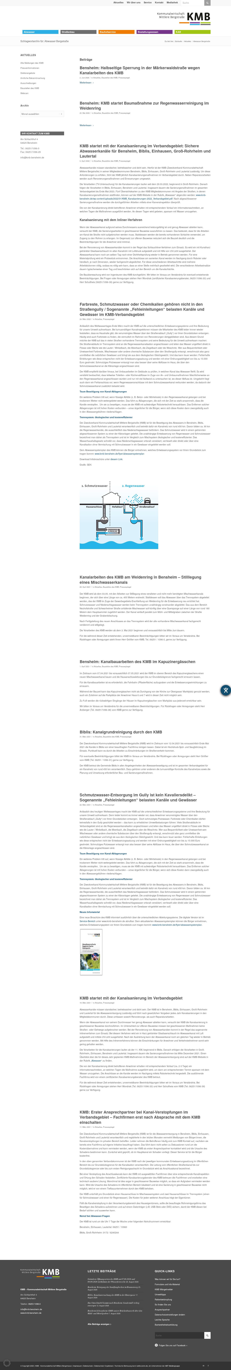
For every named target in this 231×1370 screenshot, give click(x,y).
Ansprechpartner (162, 1309)
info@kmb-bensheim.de (32, 157)
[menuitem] (118, 2)
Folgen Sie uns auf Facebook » (173, 1345)
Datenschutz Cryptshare (104, 1365)
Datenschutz (88, 1365)
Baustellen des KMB (110, 77)
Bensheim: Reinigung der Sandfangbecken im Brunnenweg (113, 1287)
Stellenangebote (27, 72)
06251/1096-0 (34, 1303)
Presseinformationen (29, 67)
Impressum (77, 1365)
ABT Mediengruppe (172, 1365)
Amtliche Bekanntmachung (32, 77)
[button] (7, 1363)
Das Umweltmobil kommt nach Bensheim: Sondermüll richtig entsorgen (113, 1304)
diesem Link (116, 459)
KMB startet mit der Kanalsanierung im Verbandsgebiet (131, 998)
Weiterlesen (85, 82)
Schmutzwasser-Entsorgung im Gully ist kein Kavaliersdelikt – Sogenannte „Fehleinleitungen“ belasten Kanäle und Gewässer (138, 797)
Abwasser (96, 1060)
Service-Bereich (87, 921)
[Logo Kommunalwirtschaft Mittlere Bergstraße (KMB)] (184, 18)
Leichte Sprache (162, 1319)
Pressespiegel (124, 77)
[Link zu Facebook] (208, 1365)
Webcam (24, 93)
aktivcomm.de (142, 1365)
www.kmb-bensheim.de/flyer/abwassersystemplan (119, 453)
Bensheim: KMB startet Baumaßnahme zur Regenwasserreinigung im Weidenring (144, 105)
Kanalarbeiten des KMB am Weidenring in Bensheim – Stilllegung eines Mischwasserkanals (140, 579)
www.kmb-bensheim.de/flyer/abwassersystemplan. (177, 924)
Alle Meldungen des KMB (32, 62)
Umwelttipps (160, 1294)
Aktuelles (97, 77)
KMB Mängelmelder (164, 1289)
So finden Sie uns (163, 1304)
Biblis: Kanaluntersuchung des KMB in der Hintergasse (111, 1295)
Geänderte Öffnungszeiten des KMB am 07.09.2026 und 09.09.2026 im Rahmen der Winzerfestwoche (111, 1280)
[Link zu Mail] (203, 1365)
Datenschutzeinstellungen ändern (170, 1314)
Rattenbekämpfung (163, 1299)
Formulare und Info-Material (167, 1284)
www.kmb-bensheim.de (30, 1312)
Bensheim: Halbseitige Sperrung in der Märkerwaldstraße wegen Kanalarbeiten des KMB (140, 70)
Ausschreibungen (28, 83)
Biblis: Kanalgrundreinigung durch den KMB (121, 732)
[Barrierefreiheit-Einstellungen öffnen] (226, 690)
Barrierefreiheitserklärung (166, 1324)
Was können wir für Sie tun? (167, 1279)
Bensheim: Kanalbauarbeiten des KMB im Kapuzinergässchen (137, 661)
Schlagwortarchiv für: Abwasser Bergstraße (44, 41)
